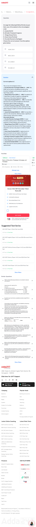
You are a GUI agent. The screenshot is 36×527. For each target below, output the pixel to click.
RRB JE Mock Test (24, 453)
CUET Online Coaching (6, 436)
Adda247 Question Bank (7, 464)
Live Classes (4, 470)
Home (2, 11)
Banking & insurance (25, 394)
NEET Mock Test (23, 447)
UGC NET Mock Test (24, 456)
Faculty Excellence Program (26, 416)
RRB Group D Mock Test (25, 442)
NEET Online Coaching (6, 439)
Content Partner (5, 411)
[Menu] (33, 2)
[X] (6, 380)
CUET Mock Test (23, 444)
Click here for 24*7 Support (10, 376)
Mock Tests (4, 467)
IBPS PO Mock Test (24, 450)
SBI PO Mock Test (24, 433)
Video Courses (4, 472)
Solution (5, 77)
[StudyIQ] (25, 473)
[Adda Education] (25, 464)
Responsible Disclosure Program (9, 508)
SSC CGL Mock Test (24, 439)
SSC (21, 396)
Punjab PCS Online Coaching (8, 446)
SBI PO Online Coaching (7, 424)
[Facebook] (13, 380)
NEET (21, 414)
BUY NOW (18, 215)
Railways (22, 399)
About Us (3, 394)
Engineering (23, 408)
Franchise (3, 408)
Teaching (22, 402)
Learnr (3, 504)
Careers (3, 402)
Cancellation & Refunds (24, 508)
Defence (22, 405)
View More (18, 173)
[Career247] (25, 481)
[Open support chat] (31, 523)
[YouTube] (16, 380)
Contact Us (4, 396)
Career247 (4, 495)
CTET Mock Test (23, 436)
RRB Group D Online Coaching (8, 427)
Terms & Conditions (6, 511)
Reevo (2, 498)
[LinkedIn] (2, 380)
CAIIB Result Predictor (6, 487)
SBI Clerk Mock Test (24, 424)
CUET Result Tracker (6, 492)
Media (2, 399)
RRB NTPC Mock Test (25, 430)
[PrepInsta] (25, 477)
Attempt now (15, 170)
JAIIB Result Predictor (6, 484)
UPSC (21, 411)
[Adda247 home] (4, 2)
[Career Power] (25, 469)
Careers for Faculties (6, 405)
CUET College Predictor (7, 481)
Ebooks (3, 475)
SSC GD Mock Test (24, 427)
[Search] (29, 2)
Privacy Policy (15, 511)
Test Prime (3, 501)
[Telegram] (9, 380)
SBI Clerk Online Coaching (7, 433)
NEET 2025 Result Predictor (8, 490)
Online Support (4, 414)
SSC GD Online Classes (7, 430)
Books (2, 478)
